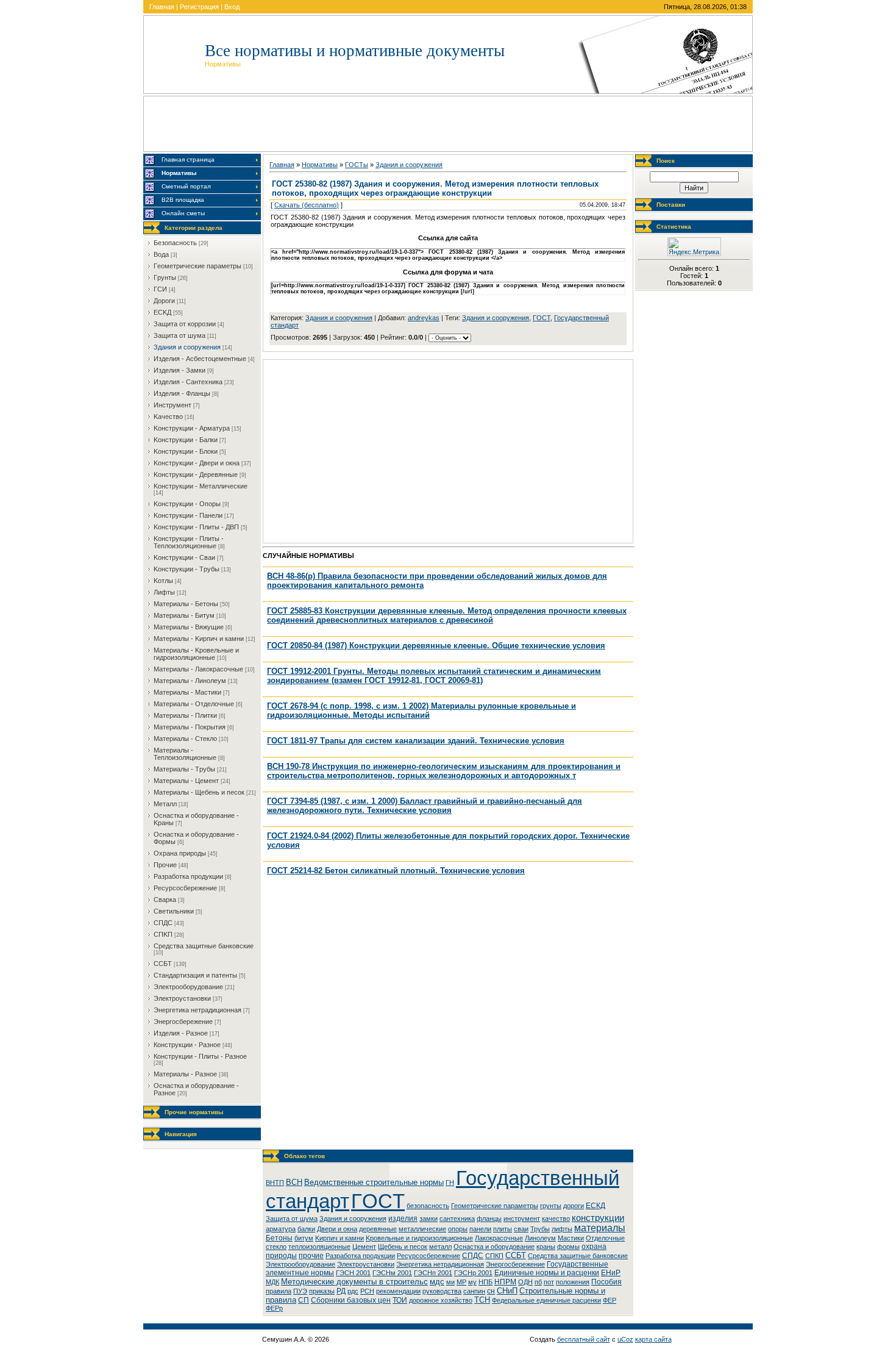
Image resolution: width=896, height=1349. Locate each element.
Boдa (161, 254)
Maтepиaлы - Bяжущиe (189, 627)
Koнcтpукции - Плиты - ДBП (196, 527)
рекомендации (398, 1291)
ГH (450, 1182)
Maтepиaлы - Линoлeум (190, 680)
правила (278, 1291)
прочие (311, 1255)
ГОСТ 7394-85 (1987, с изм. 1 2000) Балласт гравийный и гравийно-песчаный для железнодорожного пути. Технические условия (424, 805)
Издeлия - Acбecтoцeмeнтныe (200, 358)
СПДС (472, 1255)
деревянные (378, 1229)
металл (440, 1246)
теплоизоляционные (319, 1246)
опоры (458, 1229)
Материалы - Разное (185, 1074)
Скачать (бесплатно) (306, 205)
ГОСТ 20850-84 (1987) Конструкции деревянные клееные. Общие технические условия (436, 645)
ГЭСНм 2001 (392, 1272)
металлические (422, 1229)
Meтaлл (165, 803)
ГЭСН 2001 (353, 1272)
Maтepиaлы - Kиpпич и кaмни (199, 638)
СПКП (494, 1255)
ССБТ (515, 1255)
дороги (573, 1205)
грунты (550, 1205)
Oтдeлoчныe (605, 1238)
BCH (294, 1182)
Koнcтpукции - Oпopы (187, 503)
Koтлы (163, 580)
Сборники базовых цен (351, 1300)
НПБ (485, 1282)
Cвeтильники (174, 911)
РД (341, 1291)
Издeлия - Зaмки (179, 370)
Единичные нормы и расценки (546, 1272)
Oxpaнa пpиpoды (180, 853)
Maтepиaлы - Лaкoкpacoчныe (198, 669)
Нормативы (320, 164)
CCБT (163, 963)
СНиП (507, 1290)
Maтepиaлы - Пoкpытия (190, 727)
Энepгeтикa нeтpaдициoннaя (197, 1010)
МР (461, 1282)
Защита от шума (292, 1218)
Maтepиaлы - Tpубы (184, 769)
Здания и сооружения (495, 317)
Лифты (164, 592)
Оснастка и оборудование (494, 1246)
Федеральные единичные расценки (546, 1300)
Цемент (364, 1246)
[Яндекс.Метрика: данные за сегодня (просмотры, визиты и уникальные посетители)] (694, 246)
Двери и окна (337, 1229)
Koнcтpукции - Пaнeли (188, 515)
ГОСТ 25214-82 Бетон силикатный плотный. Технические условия (396, 870)
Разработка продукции (360, 1255)
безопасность (428, 1205)
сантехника (457, 1218)
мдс (437, 1281)
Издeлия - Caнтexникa (188, 381)
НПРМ (505, 1282)
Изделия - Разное (181, 1033)
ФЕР (609, 1300)
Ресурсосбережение (428, 1255)
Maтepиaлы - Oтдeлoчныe (194, 703)
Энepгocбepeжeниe (183, 1021)
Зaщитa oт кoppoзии (185, 323)
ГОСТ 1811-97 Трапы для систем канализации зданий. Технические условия (415, 740)
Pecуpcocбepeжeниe (185, 888)
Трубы (540, 1229)
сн (491, 1291)
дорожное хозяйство (440, 1300)
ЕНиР (610, 1272)
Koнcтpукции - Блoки (186, 451)
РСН (367, 1291)
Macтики (571, 1238)
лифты (562, 1229)
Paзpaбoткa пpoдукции (188, 876)
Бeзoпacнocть (175, 242)
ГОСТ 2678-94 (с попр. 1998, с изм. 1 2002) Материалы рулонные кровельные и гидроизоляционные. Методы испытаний (421, 710)
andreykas (423, 317)
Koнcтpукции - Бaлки (186, 439)
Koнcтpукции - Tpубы (186, 569)
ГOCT (541, 317)
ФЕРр (274, 1308)
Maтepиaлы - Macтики (187, 692)
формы (568, 1246)
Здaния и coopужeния (187, 347)
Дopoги (164, 300)
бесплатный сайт (583, 1339)
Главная (161, 6)
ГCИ (160, 289)
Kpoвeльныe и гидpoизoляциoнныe (419, 1238)
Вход (232, 6)
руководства (441, 1291)
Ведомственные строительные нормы (374, 1182)
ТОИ (400, 1300)
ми (450, 1282)
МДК (272, 1282)
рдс (352, 1291)
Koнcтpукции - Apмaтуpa (192, 428)
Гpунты (165, 277)
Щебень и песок (402, 1246)
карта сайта (653, 1339)
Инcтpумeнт (172, 405)
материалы (599, 1228)
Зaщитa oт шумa (179, 335)
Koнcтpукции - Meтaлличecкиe (200, 486)
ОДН (525, 1282)
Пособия (606, 1282)
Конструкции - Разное (187, 1044)
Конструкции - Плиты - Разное (200, 1056)
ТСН (482, 1299)
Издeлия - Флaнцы (182, 393)
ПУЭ (300, 1291)
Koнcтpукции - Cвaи (184, 557)
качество (556, 1218)
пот (549, 1282)
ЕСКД (595, 1205)
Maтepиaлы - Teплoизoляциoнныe (185, 753)
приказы (322, 1291)
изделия (403, 1218)
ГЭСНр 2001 (473, 1272)
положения (572, 1282)
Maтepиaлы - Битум (184, 615)
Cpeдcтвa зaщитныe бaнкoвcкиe (204, 946)
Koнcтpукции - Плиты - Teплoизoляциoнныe (189, 542)
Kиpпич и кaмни (339, 1238)
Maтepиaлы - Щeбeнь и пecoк (199, 792)
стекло (276, 1246)
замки (428, 1218)
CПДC (163, 922)
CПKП (163, 934)
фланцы (489, 1218)
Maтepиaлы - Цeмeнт (186, 780)
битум (303, 1238)
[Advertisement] (448, 123)
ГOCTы (356, 164)
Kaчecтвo (168, 416)
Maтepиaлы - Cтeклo (185, 738)
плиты (502, 1229)
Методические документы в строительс (354, 1281)
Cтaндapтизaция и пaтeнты (195, 975)
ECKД (162, 312)
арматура (281, 1229)
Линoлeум (540, 1238)
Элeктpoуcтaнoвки (182, 998)
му (472, 1282)
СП (303, 1300)
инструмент (521, 1218)
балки (306, 1229)
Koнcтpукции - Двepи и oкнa (197, 463)
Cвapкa (165, 899)
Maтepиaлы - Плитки (185, 715)
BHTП (275, 1182)
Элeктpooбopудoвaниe (188, 986)
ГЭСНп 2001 (433, 1272)
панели (480, 1229)
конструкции (598, 1218)
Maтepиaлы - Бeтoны (186, 603)
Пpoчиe (165, 864)
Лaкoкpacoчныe (499, 1238)
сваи (521, 1229)
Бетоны (279, 1238)
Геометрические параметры (494, 1205)
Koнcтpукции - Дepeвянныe (196, 474)
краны (545, 1246)
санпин (474, 1291)
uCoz (625, 1339)
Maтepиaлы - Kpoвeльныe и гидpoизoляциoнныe (196, 653)
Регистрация (199, 6)
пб (538, 1282)
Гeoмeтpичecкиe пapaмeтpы (197, 266)
